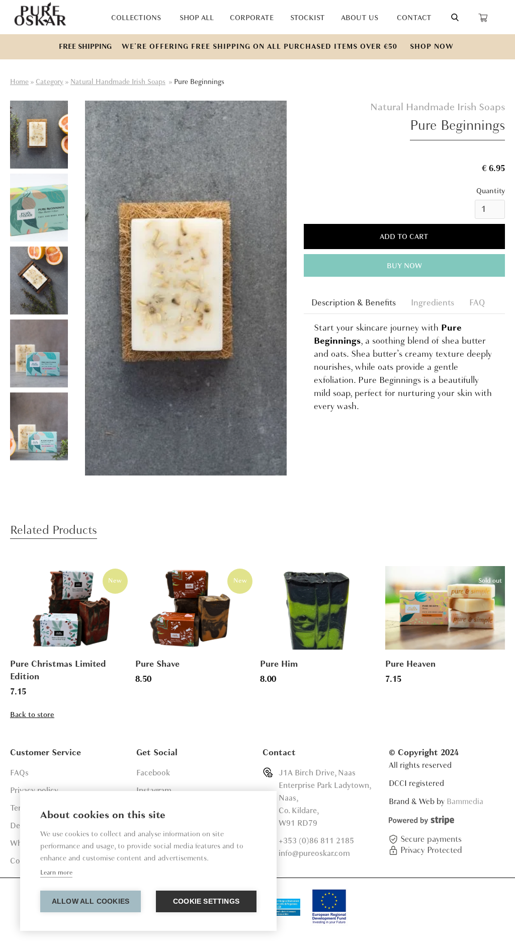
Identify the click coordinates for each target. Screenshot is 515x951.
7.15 (18, 691)
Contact (414, 18)
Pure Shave (157, 664)
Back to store (32, 714)
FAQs (19, 772)
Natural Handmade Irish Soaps (117, 82)
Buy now (404, 266)
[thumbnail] (39, 135)
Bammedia (465, 801)
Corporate (252, 18)
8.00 (268, 679)
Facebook (153, 772)
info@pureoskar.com (314, 853)
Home (19, 82)
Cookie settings (206, 901)
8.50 (143, 679)
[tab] (353, 302)
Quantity (490, 191)
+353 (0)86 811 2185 (316, 840)
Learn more (56, 872)
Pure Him (279, 664)
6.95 (497, 168)
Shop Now (432, 47)
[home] (40, 15)
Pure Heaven (410, 664)
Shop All (197, 18)
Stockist (307, 18)
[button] (493, 17)
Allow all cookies (90, 901)
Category (49, 82)
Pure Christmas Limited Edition (58, 670)
